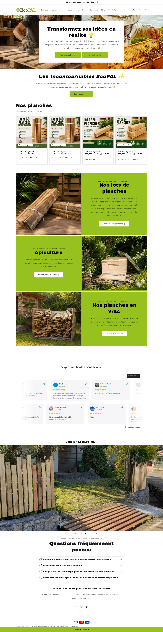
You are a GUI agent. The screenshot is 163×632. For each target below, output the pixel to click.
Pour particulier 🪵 (68, 55)
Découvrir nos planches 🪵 (114, 223)
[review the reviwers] (43, 384)
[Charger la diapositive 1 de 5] (71, 533)
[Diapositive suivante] (91, 533)
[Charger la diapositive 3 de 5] (78, 533)
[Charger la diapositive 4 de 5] (82, 533)
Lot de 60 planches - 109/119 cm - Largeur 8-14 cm (130, 154)
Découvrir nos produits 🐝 (49, 274)
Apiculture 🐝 (95, 55)
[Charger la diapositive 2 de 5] (75, 533)
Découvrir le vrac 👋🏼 (114, 333)
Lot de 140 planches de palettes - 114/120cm (63, 153)
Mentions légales (89, 594)
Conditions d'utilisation (81, 598)
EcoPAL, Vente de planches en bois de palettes (35, 626)
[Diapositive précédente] (65, 533)
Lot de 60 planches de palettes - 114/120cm (29, 153)
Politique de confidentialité (108, 594)
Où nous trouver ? (74, 594)
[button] (81, 629)
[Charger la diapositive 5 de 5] (85, 533)
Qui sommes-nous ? (57, 594)
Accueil (44, 594)
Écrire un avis (133, 376)
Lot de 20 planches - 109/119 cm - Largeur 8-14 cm (97, 154)
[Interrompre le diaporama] (97, 533)
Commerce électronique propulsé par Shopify (64, 626)
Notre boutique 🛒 (81, 94)
